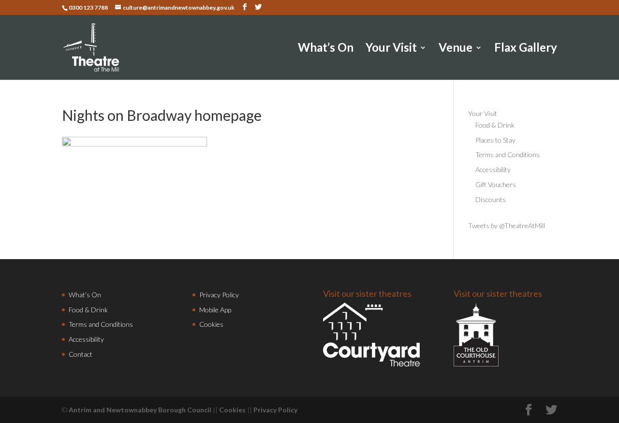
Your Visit (391, 49)
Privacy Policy (219, 295)
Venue (455, 49)
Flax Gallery (525, 49)
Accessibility (493, 169)
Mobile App (215, 310)
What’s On (326, 49)
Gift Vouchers (495, 184)
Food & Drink (495, 125)
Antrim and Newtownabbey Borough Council (140, 410)
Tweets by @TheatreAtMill (506, 225)
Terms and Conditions (507, 154)
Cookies (211, 324)
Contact (80, 354)
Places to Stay (495, 140)
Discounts (490, 199)
